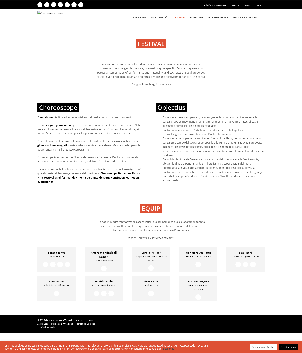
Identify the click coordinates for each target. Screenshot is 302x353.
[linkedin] (53, 264)
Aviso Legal (43, 323)
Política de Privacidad (62, 323)
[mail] (67, 264)
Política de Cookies (85, 323)
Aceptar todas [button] (288, 346)
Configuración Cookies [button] (263, 346)
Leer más (168, 348)
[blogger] (60, 264)
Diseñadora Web (46, 327)
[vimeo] (45, 264)
